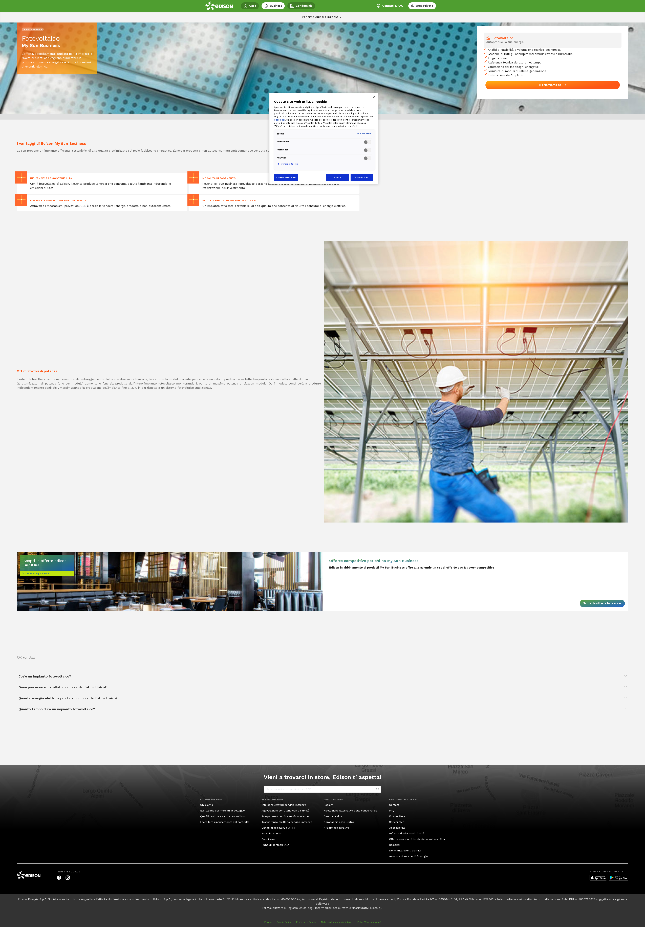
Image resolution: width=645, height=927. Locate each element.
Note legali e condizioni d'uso (336, 922)
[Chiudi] (374, 96)
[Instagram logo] (67, 877)
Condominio (304, 5)
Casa (252, 5)
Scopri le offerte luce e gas (602, 603)
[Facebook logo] (59, 877)
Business (276, 5)
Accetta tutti (361, 177)
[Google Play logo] (618, 877)
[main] (322, 463)
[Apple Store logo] (598, 877)
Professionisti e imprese (320, 17)
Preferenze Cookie (306, 922)
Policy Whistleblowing (369, 922)
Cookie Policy (284, 922)
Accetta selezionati (286, 177)
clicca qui (376, 908)
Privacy (268, 922)
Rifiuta (337, 177)
